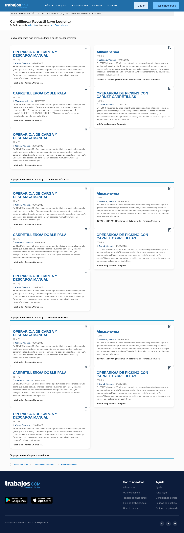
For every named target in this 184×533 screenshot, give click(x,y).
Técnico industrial (20, 464)
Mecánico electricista (44, 464)
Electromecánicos (69, 464)
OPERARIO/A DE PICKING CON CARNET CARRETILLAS (122, 95)
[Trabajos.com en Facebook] (162, 523)
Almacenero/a (108, 52)
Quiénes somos (131, 493)
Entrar (141, 5)
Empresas (97, 5)
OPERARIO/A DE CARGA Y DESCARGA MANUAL (35, 53)
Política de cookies (166, 503)
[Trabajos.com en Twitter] (168, 523)
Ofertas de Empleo (55, 5)
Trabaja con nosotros (135, 498)
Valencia (32, 25)
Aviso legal (161, 493)
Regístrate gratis (166, 5)
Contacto (111, 5)
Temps (16, 60)
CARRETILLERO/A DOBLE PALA (39, 93)
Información (129, 487)
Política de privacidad (167, 508)
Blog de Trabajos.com (134, 503)
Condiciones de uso (166, 498)
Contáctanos (130, 508)
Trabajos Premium (78, 5)
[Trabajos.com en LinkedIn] (175, 523)
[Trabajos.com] (16, 7)
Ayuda (159, 487)
